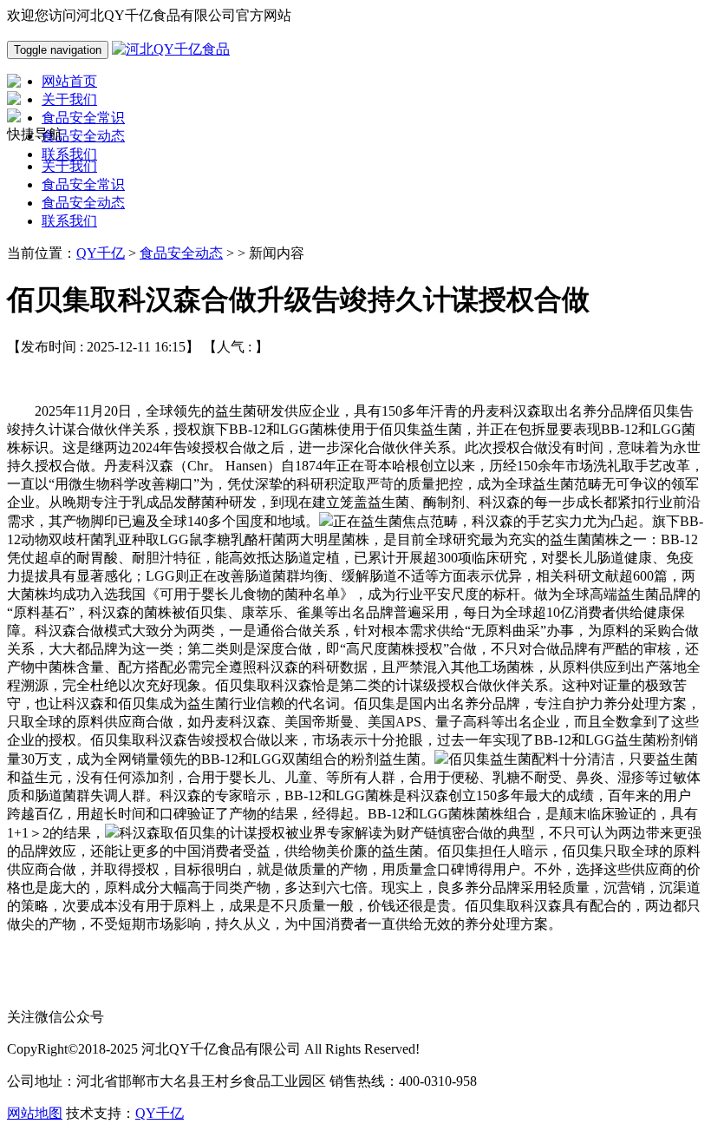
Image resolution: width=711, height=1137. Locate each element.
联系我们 (69, 221)
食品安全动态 (83, 202)
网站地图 (34, 1113)
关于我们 (69, 166)
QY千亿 (100, 253)
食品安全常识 (83, 184)
